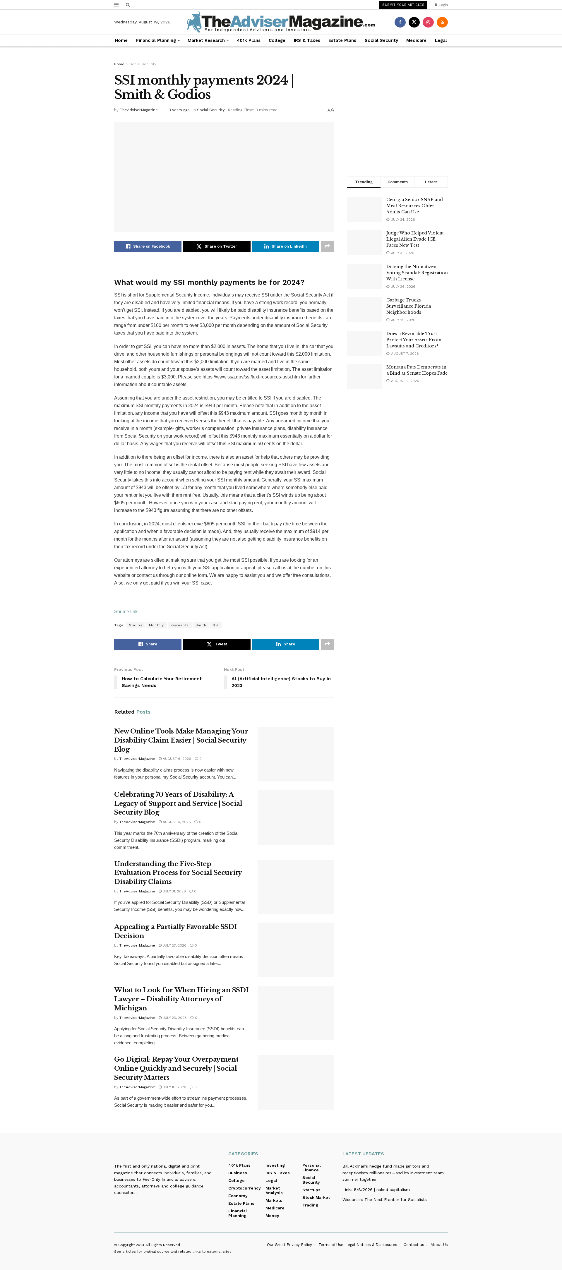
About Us (439, 1244)
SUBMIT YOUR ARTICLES (403, 5)
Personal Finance (311, 1167)
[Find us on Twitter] (414, 22)
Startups (311, 1189)
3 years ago (179, 110)
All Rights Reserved (162, 1245)
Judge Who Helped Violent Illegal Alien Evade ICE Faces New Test (415, 239)
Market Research (206, 40)
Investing (275, 1165)
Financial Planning (156, 40)
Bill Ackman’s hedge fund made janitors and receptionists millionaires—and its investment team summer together (393, 1173)
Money (272, 1215)
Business (237, 1172)
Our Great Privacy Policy (289, 1244)
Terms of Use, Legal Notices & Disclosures (357, 1244)
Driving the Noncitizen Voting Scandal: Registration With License (417, 273)
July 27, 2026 (174, 945)
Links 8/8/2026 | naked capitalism (376, 1189)
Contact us (414, 1244)
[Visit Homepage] (281, 22)
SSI (216, 625)
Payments (180, 625)
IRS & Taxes (307, 40)
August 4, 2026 (176, 822)
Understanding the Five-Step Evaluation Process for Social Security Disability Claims (177, 873)
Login (443, 5)
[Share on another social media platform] (327, 246)
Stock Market (316, 1197)
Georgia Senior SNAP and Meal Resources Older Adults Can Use (414, 206)
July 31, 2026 (174, 891)
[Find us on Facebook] (400, 22)
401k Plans (249, 40)
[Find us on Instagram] (428, 22)
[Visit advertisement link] (397, 114)
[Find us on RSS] (442, 22)
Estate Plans (342, 40)
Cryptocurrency (244, 1188)
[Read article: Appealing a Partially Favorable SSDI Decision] (296, 950)
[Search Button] (128, 4)
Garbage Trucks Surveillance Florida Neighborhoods (408, 306)
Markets (273, 1200)
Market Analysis (274, 1190)
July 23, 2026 (174, 1018)
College (277, 40)
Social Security (381, 40)
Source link (126, 611)
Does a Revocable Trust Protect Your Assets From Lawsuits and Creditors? (413, 340)
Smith (201, 625)
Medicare (416, 40)
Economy (238, 1195)
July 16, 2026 (174, 1087)
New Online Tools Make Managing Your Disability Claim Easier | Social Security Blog (181, 740)
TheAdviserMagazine (139, 110)
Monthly (156, 625)
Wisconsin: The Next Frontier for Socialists (384, 1199)
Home (121, 40)
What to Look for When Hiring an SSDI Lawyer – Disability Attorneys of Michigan (181, 999)
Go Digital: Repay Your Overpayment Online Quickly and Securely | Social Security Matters (176, 1068)
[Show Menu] (116, 4)
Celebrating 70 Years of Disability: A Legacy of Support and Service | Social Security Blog (178, 804)
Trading (310, 1205)
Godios (135, 625)
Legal (441, 40)
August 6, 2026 (176, 759)
